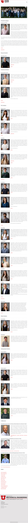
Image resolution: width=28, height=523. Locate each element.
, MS (3, 488)
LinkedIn (12, 66)
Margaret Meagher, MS (3, 473)
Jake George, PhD (3, 484)
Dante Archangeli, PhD (3, 472)
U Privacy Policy (2, 503)
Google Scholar (2, 49)
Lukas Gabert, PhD (3, 483)
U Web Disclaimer (3, 502)
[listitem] (14, 273)
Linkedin (12, 415)
